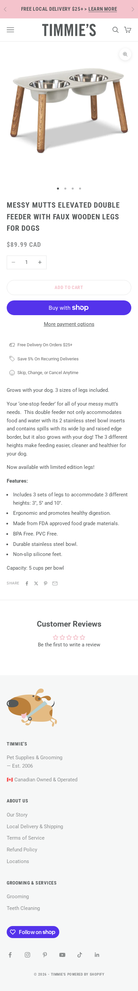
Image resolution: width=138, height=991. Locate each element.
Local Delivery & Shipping (35, 827)
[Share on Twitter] (36, 583)
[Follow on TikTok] (79, 954)
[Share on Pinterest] (45, 583)
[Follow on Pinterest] (45, 954)
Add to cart (69, 287)
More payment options (69, 324)
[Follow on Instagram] (27, 954)
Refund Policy (22, 850)
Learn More (102, 9)
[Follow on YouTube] (62, 954)
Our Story (17, 815)
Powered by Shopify (86, 974)
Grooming (18, 897)
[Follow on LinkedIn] (97, 954)
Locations (18, 861)
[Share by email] (55, 583)
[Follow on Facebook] (10, 954)
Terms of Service (26, 838)
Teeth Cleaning (23, 908)
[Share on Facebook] (26, 583)
